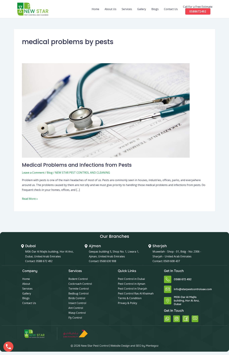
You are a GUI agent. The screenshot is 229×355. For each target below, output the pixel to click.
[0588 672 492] (167, 279)
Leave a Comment (33, 172)
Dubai (30, 245)
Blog (50, 172)
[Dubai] (22, 246)
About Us (110, 9)
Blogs (155, 9)
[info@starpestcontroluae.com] (167, 289)
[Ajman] (86, 246)
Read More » (30, 198)
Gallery (141, 9)
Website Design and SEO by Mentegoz (134, 345)
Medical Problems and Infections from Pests (77, 165)
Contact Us (171, 9)
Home (95, 9)
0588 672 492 (182, 279)
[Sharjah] (150, 246)
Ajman (95, 245)
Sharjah (160, 245)
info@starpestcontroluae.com (193, 289)
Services (127, 9)
